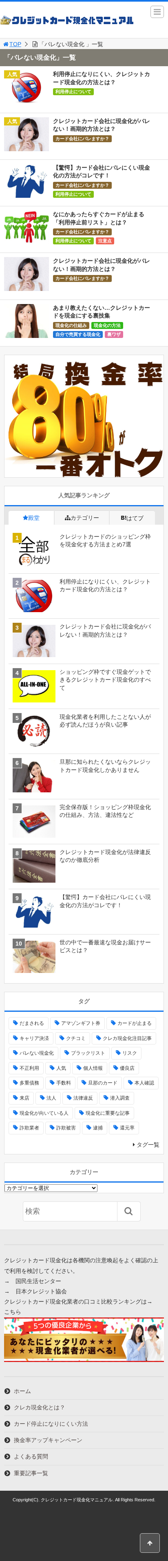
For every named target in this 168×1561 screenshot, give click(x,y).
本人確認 (144, 1083)
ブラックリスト (88, 1053)
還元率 (127, 1128)
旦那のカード (102, 1083)
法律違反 (83, 1098)
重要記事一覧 (31, 1473)
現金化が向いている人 (44, 1113)
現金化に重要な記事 (108, 1113)
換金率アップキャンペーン (48, 1440)
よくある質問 (31, 1456)
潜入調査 (120, 1098)
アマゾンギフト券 (80, 1023)
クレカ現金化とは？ (39, 1407)
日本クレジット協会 (41, 1291)
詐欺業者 (29, 1128)
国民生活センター (38, 1281)
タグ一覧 (148, 1144)
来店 (24, 1098)
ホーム (22, 1391)
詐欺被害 (66, 1128)
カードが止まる (134, 1023)
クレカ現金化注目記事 (127, 1038)
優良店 (127, 1068)
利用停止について (73, 91)
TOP (15, 44)
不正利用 (29, 1068)
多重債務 (29, 1083)
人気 (61, 1068)
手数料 (63, 1083)
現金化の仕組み (71, 325)
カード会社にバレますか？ (82, 138)
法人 (51, 1098)
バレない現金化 (37, 1053)
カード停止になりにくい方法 (51, 1423)
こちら (12, 1311)
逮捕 (98, 1128)
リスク (129, 1053)
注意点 (105, 240)
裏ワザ (114, 334)
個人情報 (93, 1068)
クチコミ (76, 1038)
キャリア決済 (34, 1038)
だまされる (32, 1023)
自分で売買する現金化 (77, 334)
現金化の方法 (107, 325)
